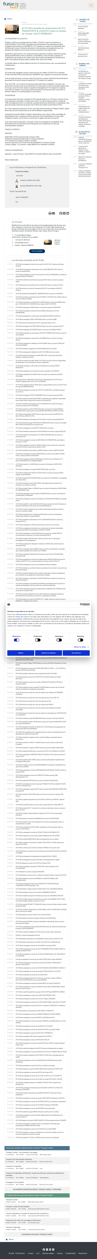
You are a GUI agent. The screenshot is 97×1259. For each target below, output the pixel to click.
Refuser (20, 653)
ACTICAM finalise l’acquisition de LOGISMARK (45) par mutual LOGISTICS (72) (39, 939)
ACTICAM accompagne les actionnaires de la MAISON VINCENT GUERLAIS (38, 316)
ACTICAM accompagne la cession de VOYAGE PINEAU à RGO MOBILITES (37, 832)
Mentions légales (48, 1253)
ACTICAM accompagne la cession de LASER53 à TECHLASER (34, 1026)
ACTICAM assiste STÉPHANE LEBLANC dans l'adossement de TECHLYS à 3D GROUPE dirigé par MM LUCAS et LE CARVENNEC (39, 380)
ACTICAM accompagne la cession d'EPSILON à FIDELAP (32, 1040)
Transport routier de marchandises (17, 1207)
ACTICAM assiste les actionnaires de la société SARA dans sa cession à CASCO (39, 285)
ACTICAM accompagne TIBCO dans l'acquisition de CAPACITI (34, 1036)
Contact (30, 1253)
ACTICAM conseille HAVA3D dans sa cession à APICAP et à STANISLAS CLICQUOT (40, 751)
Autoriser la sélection (48, 653)
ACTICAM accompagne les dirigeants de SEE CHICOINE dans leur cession (37, 352)
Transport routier (12, 1200)
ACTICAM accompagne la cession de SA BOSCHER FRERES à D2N (35, 995)
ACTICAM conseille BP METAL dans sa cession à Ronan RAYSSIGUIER (37, 781)
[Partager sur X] (64, 213)
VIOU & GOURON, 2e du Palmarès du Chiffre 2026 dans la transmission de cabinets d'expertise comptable (84, 121)
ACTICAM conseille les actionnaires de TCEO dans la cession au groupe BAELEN (39, 419)
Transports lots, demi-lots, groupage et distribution (23, 1220)
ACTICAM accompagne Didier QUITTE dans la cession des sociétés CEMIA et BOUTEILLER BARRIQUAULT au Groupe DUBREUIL (39, 979)
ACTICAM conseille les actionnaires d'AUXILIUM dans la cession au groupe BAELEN (41, 431)
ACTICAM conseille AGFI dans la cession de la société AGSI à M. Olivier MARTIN (39, 805)
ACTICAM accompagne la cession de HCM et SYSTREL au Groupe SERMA (38, 1030)
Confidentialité (70, 1253)
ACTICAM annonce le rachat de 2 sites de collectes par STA (33, 701)
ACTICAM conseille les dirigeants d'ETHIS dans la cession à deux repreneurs (38, 932)
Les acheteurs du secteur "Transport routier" (37, 1234)
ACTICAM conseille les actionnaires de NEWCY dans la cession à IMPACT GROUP (40, 450)
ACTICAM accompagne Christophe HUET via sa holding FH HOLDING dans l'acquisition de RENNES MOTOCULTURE (38, 1125)
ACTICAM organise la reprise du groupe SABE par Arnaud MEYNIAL (36, 918)
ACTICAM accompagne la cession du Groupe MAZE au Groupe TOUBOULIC (38, 983)
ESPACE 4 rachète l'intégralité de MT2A (28, 935)
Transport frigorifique (13, 1227)
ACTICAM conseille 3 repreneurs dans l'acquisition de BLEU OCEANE (36, 674)
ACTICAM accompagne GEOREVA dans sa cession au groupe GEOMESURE (38, 307)
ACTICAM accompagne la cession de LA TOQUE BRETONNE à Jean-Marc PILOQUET (41, 1002)
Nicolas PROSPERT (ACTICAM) (30, 186)
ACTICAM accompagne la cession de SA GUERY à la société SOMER (36, 1129)
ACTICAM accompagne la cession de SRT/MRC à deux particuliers (35, 1108)
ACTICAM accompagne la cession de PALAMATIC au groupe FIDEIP (36, 946)
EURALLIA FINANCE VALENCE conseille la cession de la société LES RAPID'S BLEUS (84, 173)
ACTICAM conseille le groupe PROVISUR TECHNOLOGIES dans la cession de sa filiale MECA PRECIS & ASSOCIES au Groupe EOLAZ (41, 424)
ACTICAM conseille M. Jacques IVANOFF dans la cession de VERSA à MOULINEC (40, 748)
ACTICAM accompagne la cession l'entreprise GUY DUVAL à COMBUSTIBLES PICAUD (41, 1052)
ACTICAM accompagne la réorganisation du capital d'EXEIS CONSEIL (36, 856)
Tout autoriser (76, 653)
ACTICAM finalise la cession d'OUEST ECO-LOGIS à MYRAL (33, 915)
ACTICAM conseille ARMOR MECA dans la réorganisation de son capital (37, 839)
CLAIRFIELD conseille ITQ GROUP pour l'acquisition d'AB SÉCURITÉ (85, 86)
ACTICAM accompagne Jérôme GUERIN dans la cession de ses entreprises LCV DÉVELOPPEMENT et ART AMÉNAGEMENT (39, 460)
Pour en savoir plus (11, 160)
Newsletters (83, 1253)
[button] (8, 19)
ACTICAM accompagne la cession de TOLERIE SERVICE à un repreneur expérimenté (41, 1102)
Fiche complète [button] (37, 251)
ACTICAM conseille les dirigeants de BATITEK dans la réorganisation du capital (39, 1048)
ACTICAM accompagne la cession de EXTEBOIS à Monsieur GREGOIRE (37, 1105)
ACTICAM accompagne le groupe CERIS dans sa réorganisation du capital (38, 860)
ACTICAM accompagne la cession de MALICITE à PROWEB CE (34, 1033)
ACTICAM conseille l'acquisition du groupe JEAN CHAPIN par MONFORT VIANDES (40, 992)
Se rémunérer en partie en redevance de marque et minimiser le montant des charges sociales (84, 75)
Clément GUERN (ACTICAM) (30, 180)
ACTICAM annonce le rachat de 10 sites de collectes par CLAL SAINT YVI (37, 698)
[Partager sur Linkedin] (67, 213)
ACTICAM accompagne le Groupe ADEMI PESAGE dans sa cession (35, 469)
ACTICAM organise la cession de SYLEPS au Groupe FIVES (33, 863)
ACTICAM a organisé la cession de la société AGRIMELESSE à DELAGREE (38, 836)
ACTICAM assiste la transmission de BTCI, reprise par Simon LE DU (35, 323)
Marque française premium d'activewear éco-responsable (84, 41)
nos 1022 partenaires (20, 614)
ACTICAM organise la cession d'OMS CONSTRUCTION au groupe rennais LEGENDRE (41, 1120)
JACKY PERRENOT (21, 197)
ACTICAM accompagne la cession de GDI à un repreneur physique (35, 1066)
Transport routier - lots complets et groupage (21, 1153)
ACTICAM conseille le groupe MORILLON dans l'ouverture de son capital (37, 1112)
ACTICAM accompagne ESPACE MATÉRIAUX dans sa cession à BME (36, 319)
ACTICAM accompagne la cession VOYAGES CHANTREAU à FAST (35, 1018)
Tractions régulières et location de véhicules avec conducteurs (27, 1214)
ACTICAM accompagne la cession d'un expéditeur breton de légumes (36, 565)
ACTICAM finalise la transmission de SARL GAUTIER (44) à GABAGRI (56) (38, 942)
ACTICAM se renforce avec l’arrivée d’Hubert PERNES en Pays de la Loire (38, 848)
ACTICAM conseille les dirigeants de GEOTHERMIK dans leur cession (36, 349)
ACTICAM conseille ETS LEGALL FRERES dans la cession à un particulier (37, 1138)
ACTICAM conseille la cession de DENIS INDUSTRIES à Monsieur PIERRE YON (39, 1069)
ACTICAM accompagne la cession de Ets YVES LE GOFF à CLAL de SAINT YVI (39, 1076)
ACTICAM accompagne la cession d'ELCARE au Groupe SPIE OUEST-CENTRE (39, 1079)
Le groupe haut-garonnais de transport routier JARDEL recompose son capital (84, 150)
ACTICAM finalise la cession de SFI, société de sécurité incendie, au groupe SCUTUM (41, 875)
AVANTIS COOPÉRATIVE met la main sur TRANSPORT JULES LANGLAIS (85, 140)
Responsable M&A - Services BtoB (84, 34)
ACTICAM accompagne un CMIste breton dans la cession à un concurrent (37, 525)
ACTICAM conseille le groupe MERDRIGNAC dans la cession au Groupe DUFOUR (40, 718)
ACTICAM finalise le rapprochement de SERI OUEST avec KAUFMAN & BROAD (39, 889)
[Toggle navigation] (91, 5)
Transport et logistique (13, 1166)
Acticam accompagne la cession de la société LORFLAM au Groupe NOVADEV (39, 959)
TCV (16, 202)
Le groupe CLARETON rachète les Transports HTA (85, 166)
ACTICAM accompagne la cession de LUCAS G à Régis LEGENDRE (35, 999)
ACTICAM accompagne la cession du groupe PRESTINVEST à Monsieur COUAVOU (40, 1098)
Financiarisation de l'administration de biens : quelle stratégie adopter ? (84, 109)
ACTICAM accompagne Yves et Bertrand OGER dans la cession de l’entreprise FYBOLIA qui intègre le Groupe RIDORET (39, 515)
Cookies (59, 1253)
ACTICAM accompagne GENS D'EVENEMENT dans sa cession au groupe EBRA (39, 395)
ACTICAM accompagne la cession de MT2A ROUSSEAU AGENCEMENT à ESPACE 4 (40, 968)
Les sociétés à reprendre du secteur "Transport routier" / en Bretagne (37, 1189)
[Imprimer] (50, 213)
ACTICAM (19, 176)
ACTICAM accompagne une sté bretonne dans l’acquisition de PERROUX (37, 371)
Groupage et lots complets (15, 1182)
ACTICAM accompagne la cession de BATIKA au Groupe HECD (34, 1072)
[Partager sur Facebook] (60, 213)
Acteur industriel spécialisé (83, 27)
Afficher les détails (80, 647)
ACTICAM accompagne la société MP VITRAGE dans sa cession (35, 428)
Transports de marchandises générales (19, 1159)
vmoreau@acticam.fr (22, 243)
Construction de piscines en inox (83, 55)
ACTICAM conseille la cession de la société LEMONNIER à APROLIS (36, 892)
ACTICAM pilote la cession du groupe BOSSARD (30, 872)
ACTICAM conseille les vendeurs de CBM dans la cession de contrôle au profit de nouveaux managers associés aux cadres (39, 1133)
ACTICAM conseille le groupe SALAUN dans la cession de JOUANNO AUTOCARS (39, 896)
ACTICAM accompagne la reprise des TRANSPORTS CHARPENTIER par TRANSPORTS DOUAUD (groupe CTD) (37, 885)
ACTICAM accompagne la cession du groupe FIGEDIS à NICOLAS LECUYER (38, 971)
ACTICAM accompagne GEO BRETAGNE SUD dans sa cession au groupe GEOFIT (40, 326)
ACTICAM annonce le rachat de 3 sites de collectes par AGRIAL (34, 705)
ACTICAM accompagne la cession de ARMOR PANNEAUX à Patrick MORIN (38, 1014)
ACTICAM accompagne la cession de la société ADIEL (32, 975)
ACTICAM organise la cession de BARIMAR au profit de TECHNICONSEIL (37, 819)
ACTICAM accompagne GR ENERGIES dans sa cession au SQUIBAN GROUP (38, 330)
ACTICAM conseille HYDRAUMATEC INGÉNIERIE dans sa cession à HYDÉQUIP (39, 294)
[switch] (38, 640)
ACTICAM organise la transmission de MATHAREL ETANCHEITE (35, 1011)
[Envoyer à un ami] (53, 213)
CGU (37, 1253)
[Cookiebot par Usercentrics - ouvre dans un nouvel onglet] (81, 604)
